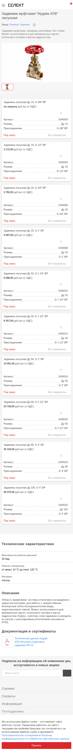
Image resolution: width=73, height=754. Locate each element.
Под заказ (9, 135)
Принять (36, 745)
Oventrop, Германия (20, 24)
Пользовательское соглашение (20, 735)
